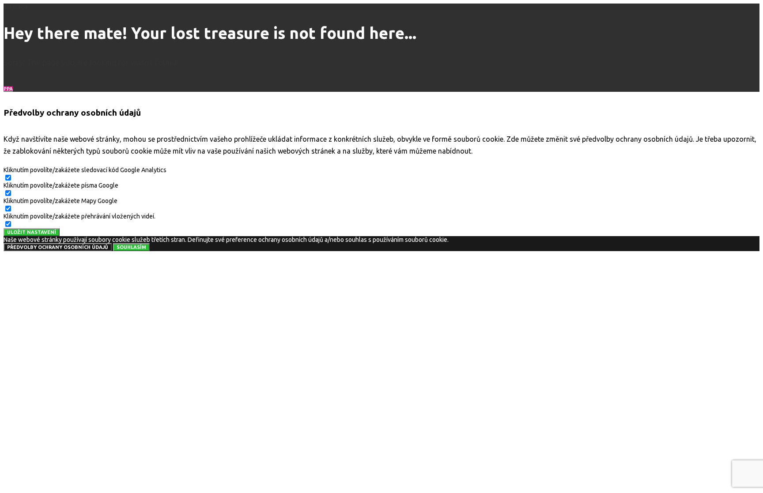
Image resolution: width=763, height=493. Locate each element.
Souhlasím (131, 247)
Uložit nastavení (31, 232)
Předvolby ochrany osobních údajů (57, 247)
